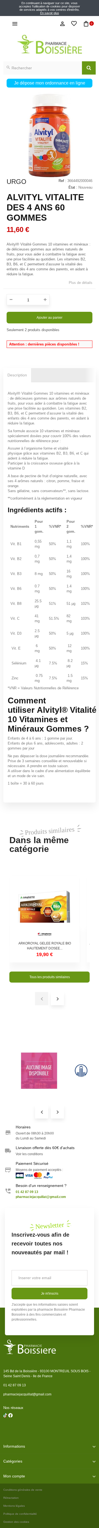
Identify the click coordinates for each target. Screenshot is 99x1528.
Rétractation (11, 1497)
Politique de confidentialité (20, 1513)
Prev (41, 1111)
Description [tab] (17, 375)
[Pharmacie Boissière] (49, 44)
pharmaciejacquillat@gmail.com (27, 1394)
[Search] (89, 68)
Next (57, 1111)
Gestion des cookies (16, 1521)
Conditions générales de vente (22, 1489)
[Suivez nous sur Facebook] (5, 1429)
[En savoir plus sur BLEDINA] (39, 1070)
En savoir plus (49, 13)
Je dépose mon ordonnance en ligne (49, 83)
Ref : (62, 181)
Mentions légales (14, 1505)
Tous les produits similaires (49, 977)
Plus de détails (80, 283)
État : (72, 187)
